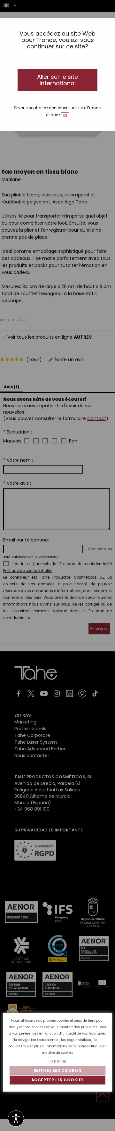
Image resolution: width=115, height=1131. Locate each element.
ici (65, 115)
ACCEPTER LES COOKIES (57, 1080)
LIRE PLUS (57, 1061)
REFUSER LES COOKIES (58, 1070)
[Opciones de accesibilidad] (16, 1118)
